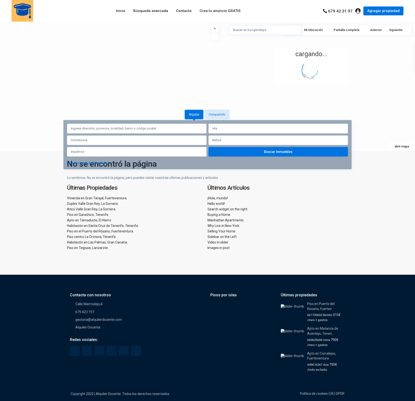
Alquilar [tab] (194, 114)
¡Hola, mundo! (218, 198)
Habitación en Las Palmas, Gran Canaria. (97, 242)
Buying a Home (219, 215)
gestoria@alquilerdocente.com (98, 320)
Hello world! (216, 204)
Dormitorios (79, 140)
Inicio (120, 11)
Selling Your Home (221, 231)
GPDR (340, 393)
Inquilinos (77, 151)
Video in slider (218, 242)
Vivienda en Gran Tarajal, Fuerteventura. (97, 198)
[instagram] (136, 351)
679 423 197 (84, 312)
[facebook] (75, 351)
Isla (214, 128)
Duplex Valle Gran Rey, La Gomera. (92, 204)
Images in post (219, 248)
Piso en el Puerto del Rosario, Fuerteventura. (100, 231)
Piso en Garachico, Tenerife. (88, 215)
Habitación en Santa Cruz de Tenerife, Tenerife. (103, 226)
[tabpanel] (207, 145)
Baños (216, 140)
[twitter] (87, 351)
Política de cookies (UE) (317, 393)
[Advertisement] (104, 57)
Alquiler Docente (87, 327)
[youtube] (124, 351)
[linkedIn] (99, 351)
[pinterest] (111, 351)
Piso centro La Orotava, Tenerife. (91, 237)
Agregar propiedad (383, 11)
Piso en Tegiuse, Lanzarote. (88, 248)
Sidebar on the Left (222, 237)
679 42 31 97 (340, 11)
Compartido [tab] (217, 114)
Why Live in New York (223, 226)
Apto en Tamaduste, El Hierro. (89, 220)
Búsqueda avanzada (150, 11)
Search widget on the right (227, 209)
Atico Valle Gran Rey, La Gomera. (91, 209)
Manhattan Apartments (226, 220)
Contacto (184, 11)
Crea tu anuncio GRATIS (220, 11)
